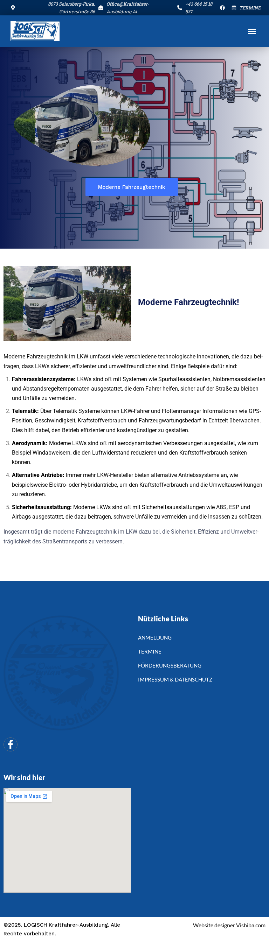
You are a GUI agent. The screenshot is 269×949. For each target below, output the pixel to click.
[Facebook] (11, 744)
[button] (252, 31)
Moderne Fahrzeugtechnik (131, 187)
